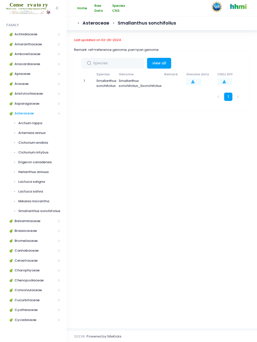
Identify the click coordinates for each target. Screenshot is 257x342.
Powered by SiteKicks (104, 336)
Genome (126, 74)
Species (103, 74)
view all (159, 63)
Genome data (197, 74)
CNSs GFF (225, 74)
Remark (171, 74)
